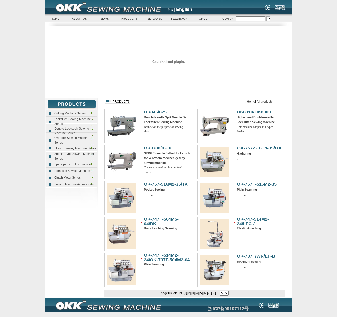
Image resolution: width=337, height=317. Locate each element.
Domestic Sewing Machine (72, 171)
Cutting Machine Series (70, 113)
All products (264, 101)
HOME (54, 18)
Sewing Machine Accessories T (75, 184)
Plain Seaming (247, 189)
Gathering (244, 153)
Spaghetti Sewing (249, 261)
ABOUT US (79, 18)
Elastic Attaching (249, 228)
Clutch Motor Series (67, 177)
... (238, 158)
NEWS (104, 18)
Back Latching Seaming (160, 228)
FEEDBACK (179, 18)
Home (251, 101)
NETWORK (154, 18)
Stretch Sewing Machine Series (75, 148)
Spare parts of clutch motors (73, 164)
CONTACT (229, 18)
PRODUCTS (129, 18)
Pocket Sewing (154, 189)
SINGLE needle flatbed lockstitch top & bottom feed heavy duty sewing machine (167, 158)
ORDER (204, 18)
